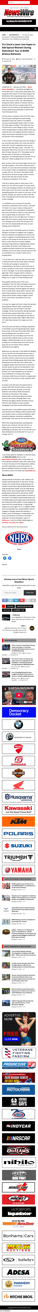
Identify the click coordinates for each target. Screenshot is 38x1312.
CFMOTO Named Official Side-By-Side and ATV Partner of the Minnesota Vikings (23, 1003)
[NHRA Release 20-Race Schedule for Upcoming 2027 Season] (6, 922)
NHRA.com (5, 520)
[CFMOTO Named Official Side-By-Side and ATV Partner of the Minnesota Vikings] (6, 1003)
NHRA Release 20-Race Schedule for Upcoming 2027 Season (23, 920)
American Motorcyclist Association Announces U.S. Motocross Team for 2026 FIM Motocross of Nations (23, 991)
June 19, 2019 (16, 666)
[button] (35, 29)
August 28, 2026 (17, 901)
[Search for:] (19, 2)
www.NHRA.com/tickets (10, 459)
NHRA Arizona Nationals (24, 606)
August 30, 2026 (17, 983)
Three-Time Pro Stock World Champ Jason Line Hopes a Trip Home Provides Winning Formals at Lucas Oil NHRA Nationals (23, 648)
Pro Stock (7, 610)
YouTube (12, 522)
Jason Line (10, 606)
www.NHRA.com (30, 470)
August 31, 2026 (17, 957)
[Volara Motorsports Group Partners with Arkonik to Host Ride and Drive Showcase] (6, 910)
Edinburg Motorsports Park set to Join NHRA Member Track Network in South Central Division (23, 886)
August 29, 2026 (17, 889)
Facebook (5, 522)
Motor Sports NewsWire (25, 59)
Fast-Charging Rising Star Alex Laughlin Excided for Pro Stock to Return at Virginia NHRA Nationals (23, 674)
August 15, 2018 (17, 653)
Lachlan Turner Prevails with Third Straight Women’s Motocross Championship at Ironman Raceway (23, 965)
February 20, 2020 (9, 59)
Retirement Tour (19, 610)
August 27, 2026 (17, 939)
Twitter (21, 522)
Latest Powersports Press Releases (18, 946)
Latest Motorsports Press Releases (18, 879)
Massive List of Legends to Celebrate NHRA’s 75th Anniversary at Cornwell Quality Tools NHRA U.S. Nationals (24, 897)
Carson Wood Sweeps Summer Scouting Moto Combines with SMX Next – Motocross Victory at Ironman (24, 953)
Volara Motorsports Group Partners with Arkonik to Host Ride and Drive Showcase (23, 909)
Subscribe (30, 593)
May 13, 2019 (16, 678)
